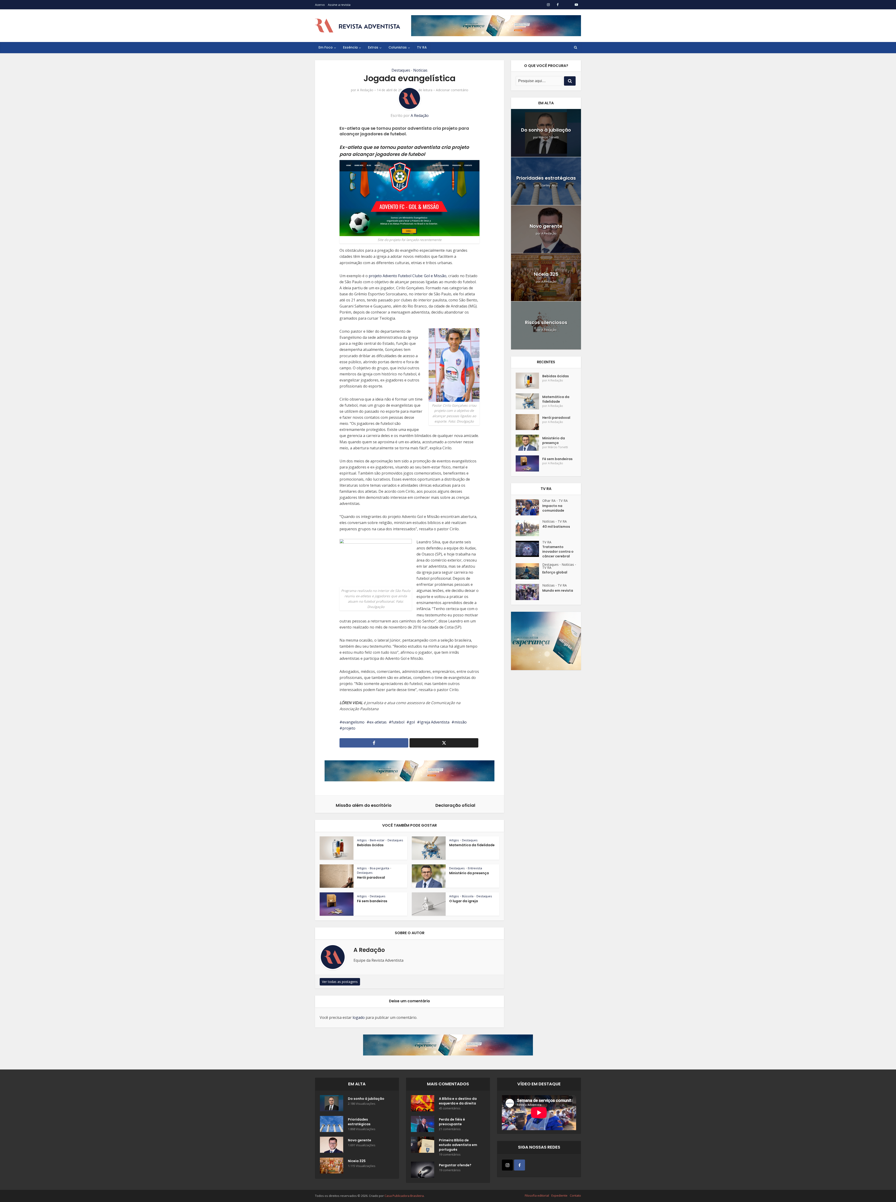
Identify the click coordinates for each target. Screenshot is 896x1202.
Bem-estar (377, 840)
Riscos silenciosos (546, 322)
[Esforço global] (529, 571)
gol (412, 722)
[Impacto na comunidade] (529, 507)
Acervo (320, 5)
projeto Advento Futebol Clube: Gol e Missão (407, 275)
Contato (575, 1195)
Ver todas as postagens (340, 981)
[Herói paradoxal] (529, 422)
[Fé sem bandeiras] (529, 463)
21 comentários (450, 1129)
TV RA (422, 47)
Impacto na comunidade (553, 508)
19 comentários (450, 1155)
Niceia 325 (546, 274)
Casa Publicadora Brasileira (404, 1196)
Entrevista (475, 868)
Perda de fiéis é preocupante (452, 1121)
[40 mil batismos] (529, 528)
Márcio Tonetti (549, 137)
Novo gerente (546, 226)
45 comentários (450, 1108)
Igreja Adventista (434, 722)
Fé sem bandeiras (372, 901)
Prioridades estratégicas (546, 178)
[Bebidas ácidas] (529, 381)
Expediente (559, 1195)
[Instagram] (507, 1165)
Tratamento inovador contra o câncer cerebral (558, 552)
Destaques (401, 70)
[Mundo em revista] (529, 592)
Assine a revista (339, 5)
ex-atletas (378, 722)
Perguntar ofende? (455, 1165)
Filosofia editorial (537, 1195)
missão (460, 722)
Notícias (420, 70)
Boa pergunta (379, 868)
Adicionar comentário (452, 90)
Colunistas (397, 47)
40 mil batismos (556, 526)
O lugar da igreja (463, 901)
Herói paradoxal (371, 877)
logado (359, 1017)
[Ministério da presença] (529, 443)
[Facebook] (519, 1165)
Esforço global (554, 572)
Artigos (362, 840)
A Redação (365, 90)
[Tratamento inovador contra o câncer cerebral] (529, 549)
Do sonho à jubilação (546, 130)
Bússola (467, 896)
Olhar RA (549, 500)
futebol (398, 722)
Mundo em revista (557, 590)
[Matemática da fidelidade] (529, 401)
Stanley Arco (549, 185)
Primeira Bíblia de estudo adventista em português (458, 1145)
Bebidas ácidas (370, 845)
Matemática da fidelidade (472, 845)
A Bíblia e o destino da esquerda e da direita (458, 1101)
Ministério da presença (469, 873)
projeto (348, 728)
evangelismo (353, 722)
